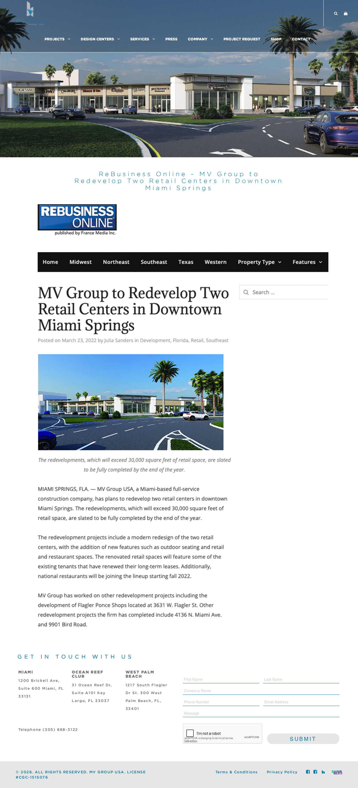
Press (171, 39)
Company (197, 39)
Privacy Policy (282, 772)
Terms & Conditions (236, 772)
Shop (276, 39)
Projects (54, 39)
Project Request (242, 39)
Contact (301, 39)
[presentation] (223, 734)
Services (139, 39)
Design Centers (97, 39)
